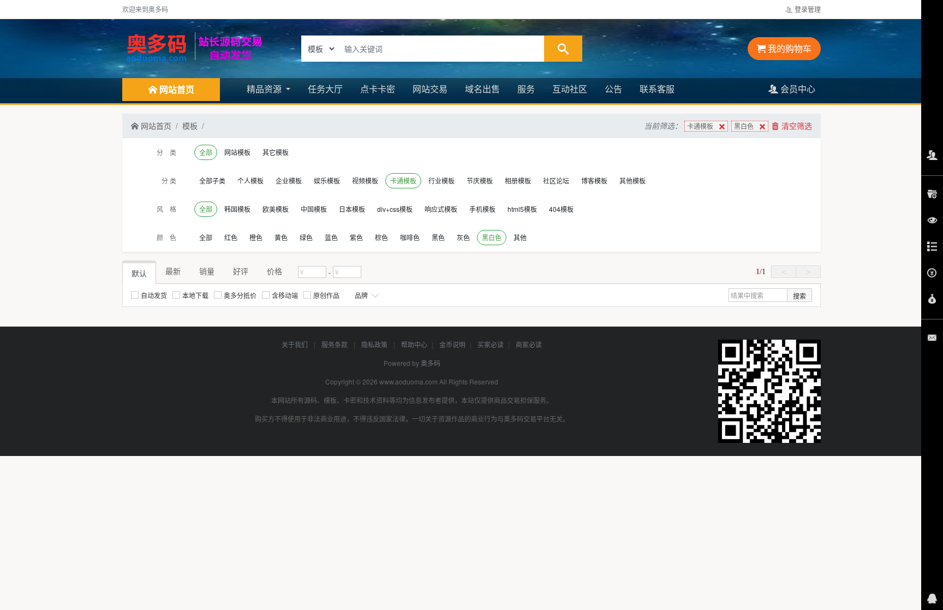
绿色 (306, 237)
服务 (526, 88)
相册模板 (518, 180)
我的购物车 (788, 48)
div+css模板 (395, 209)
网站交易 (430, 88)
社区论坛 (556, 180)
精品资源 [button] (265, 88)
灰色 (463, 237)
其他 (520, 237)
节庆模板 (480, 180)
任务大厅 (325, 88)
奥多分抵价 (240, 295)
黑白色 (744, 126)
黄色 (281, 237)
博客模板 (594, 180)
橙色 (255, 237)
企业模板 (289, 180)
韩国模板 (237, 209)
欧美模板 (275, 209)
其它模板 (275, 152)
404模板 (561, 209)
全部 (205, 152)
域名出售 (482, 88)
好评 (240, 270)
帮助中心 (414, 344)
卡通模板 (700, 126)
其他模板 (632, 180)
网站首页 (155, 125)
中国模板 (314, 209)
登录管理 (807, 9)
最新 (173, 270)
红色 (230, 237)
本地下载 (195, 295)
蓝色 (331, 237)
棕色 (381, 237)
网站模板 (237, 152)
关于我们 (295, 344)
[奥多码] (193, 47)
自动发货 (154, 295)
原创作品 (326, 295)
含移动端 (285, 295)
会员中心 (796, 88)
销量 (206, 270)
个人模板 (250, 180)
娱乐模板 (327, 180)
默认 (139, 273)
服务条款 (335, 344)
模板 (190, 125)
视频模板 (365, 180)
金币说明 (452, 344)
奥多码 (430, 363)
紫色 (356, 237)
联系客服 (657, 88)
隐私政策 (375, 344)
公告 (613, 88)
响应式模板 (441, 209)
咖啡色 (410, 237)
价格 (274, 270)
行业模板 (441, 180)
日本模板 (352, 209)
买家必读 (491, 344)
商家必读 (529, 344)
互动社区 (569, 88)
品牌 (362, 295)
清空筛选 (795, 125)
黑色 (438, 237)
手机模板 (482, 209)
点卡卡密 (377, 88)
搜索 (799, 295)
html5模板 (522, 209)
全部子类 (212, 180)
